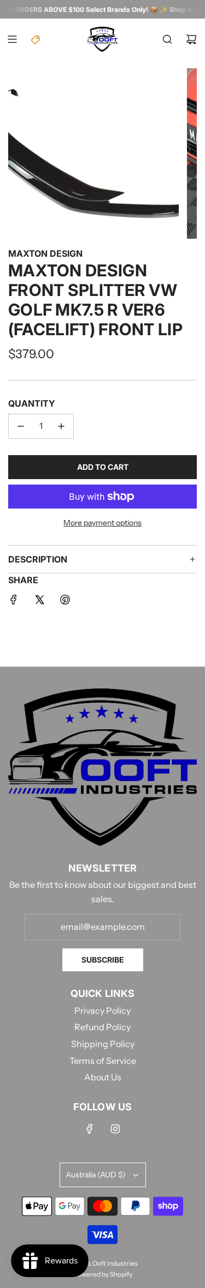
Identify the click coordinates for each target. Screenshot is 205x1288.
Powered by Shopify (102, 1274)
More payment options (102, 523)
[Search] (167, 39)
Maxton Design (45, 253)
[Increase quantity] (61, 426)
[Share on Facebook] (14, 602)
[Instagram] (115, 1129)
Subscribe (102, 959)
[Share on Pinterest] (65, 602)
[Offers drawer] (36, 39)
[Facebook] (90, 1129)
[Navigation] (12, 39)
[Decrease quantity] (21, 426)
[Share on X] (39, 602)
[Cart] (191, 39)
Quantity (31, 403)
